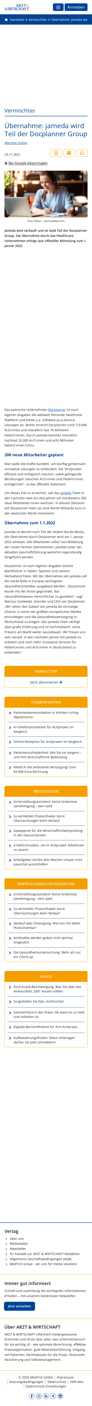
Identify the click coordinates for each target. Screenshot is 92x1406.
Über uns (17, 1238)
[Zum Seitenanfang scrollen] (84, 1398)
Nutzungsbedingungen (26, 1382)
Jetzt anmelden (19, 1306)
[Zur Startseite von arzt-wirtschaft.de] (16, 7)
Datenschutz (57, 1382)
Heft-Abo (76, 1382)
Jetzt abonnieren (44, 682)
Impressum (65, 1377)
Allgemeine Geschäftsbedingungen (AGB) (40, 1259)
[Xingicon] (53, 1396)
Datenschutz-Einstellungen (46, 1386)
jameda (65, 493)
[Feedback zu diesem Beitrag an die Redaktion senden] (82, 153)
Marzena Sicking (15, 143)
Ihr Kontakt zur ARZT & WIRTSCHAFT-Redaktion (45, 1254)
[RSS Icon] (46, 1396)
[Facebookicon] (31, 1396)
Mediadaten (19, 1243)
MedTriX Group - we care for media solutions (43, 1264)
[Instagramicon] (38, 1396)
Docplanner (57, 410)
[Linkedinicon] (60, 1396)
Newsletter (18, 1249)
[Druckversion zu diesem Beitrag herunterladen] (56, 153)
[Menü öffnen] (58, 7)
